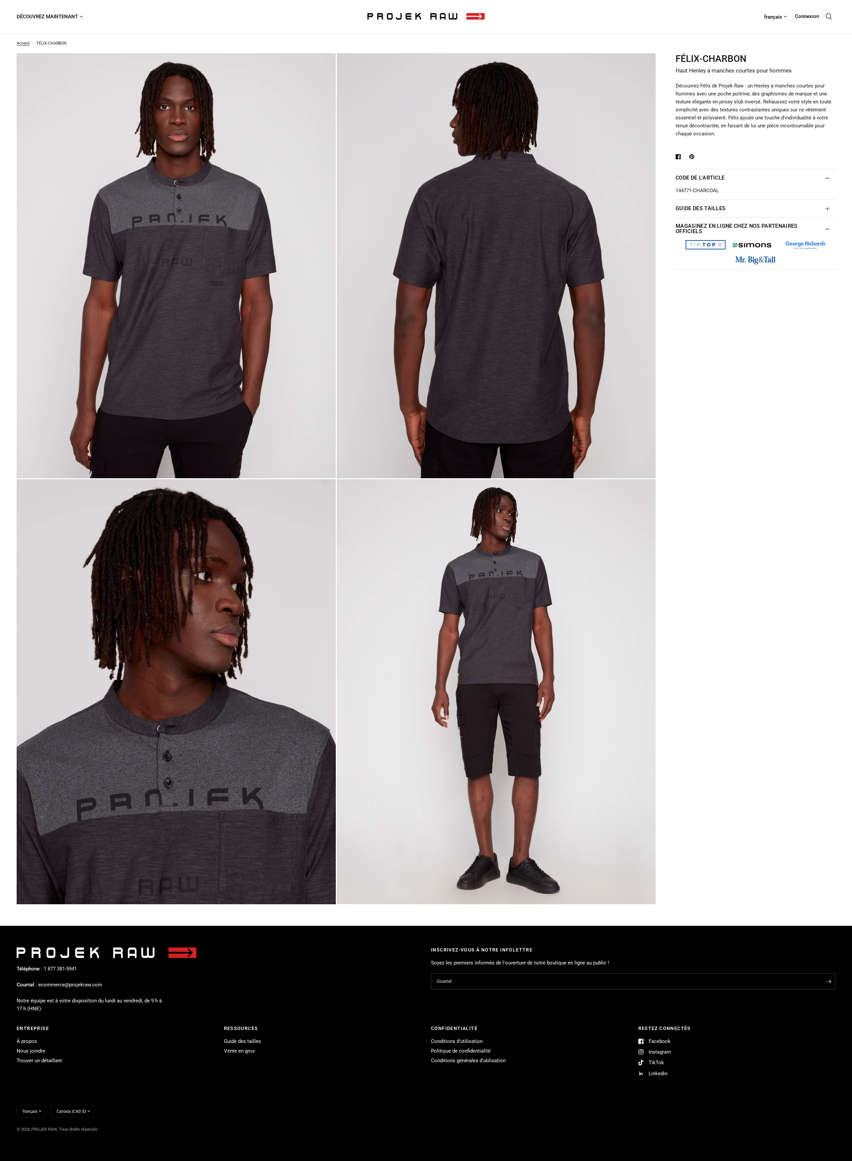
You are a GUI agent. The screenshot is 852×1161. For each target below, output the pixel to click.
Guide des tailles (242, 1041)
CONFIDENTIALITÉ (454, 1028)
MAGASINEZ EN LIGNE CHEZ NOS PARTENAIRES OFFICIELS (736, 228)
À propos (27, 1041)
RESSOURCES (241, 1028)
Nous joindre (31, 1051)
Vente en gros (239, 1051)
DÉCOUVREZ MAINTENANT (47, 17)
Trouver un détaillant (39, 1061)
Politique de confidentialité (461, 1051)
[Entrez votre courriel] (828, 981)
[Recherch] (828, 16)
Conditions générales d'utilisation (468, 1061)
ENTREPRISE (33, 1028)
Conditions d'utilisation (457, 1041)
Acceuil (23, 43)
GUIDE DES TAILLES (701, 208)
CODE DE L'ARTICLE (700, 178)
